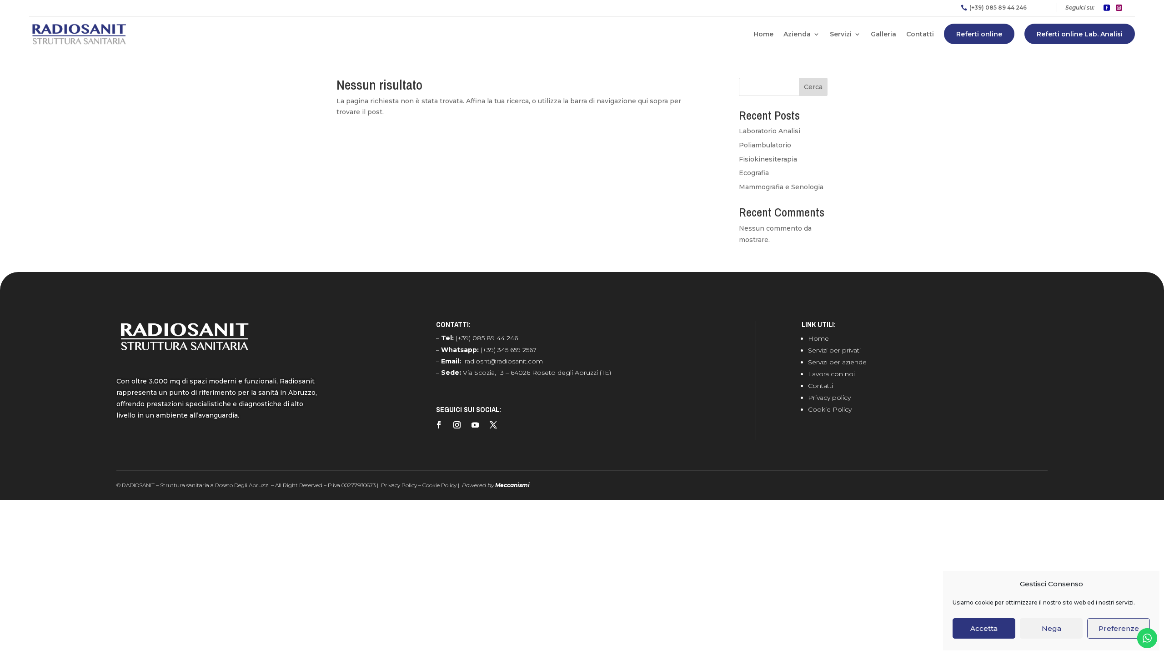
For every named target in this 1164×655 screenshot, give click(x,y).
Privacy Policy (399, 485)
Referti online (979, 34)
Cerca (813, 87)
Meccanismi (512, 485)
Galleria (883, 34)
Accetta (984, 628)
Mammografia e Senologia (781, 187)
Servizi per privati (834, 350)
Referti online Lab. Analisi (1080, 34)
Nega (1051, 628)
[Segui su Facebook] (438, 425)
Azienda (797, 34)
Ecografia (754, 173)
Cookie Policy (830, 409)
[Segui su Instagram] (457, 425)
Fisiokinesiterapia (768, 159)
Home (763, 34)
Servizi (841, 34)
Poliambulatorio (765, 145)
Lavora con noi (831, 374)
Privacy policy (829, 397)
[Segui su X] (493, 425)
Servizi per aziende (837, 362)
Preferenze (1119, 628)
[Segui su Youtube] (475, 425)
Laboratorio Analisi (769, 131)
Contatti (920, 34)
